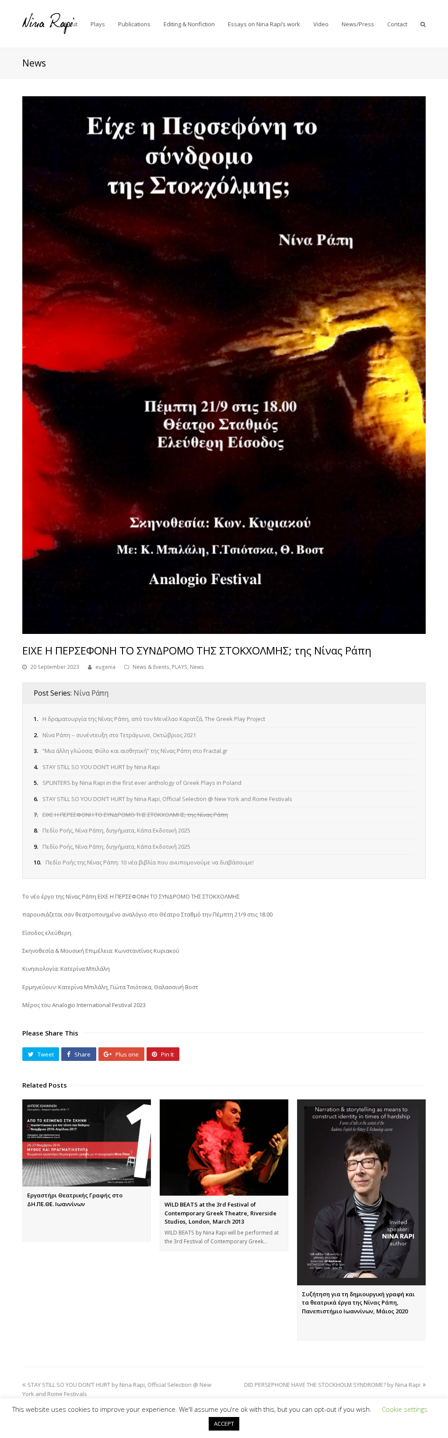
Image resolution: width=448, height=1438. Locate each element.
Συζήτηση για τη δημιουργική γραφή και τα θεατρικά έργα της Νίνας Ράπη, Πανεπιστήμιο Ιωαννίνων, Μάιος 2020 (358, 1302)
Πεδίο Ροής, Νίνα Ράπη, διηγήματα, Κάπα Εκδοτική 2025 (116, 830)
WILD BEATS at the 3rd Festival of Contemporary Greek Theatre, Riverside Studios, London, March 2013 (220, 1212)
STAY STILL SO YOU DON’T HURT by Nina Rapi (101, 767)
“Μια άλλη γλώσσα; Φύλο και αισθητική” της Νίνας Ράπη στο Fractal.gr (135, 751)
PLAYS (179, 667)
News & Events (151, 667)
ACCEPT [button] (224, 1424)
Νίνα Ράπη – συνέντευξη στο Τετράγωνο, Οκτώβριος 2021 (119, 735)
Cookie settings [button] (404, 1409)
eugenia (105, 667)
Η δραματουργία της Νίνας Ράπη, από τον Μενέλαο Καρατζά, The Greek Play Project (153, 719)
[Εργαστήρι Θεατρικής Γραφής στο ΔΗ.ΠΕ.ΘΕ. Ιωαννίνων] (86, 1142)
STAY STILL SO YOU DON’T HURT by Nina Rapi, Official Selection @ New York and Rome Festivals (167, 799)
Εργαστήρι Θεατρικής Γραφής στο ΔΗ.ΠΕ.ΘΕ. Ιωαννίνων (74, 1199)
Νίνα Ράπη (91, 693)
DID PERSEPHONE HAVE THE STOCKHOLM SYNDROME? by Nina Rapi (332, 1385)
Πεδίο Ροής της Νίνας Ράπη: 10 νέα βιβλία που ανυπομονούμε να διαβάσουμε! (150, 862)
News (197, 667)
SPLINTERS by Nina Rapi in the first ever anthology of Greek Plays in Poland (142, 783)
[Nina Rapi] (48, 23)
